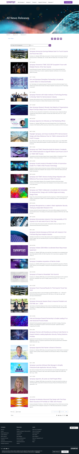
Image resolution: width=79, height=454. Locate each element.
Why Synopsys (21, 2)
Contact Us (19, 434)
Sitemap (18, 443)
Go (49, 45)
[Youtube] (6, 448)
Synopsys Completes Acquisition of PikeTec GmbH (45, 261)
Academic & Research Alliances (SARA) (23, 431)
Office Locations (4, 436)
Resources (50, 2)
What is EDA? (34, 434)
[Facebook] (4, 448)
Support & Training (42, 2)
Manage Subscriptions (21, 441)
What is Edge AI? (35, 436)
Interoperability (19, 432)
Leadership (3, 439)
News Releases (19, 436)
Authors (33, 439)
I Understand (65, 451)
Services (18, 429)
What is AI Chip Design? (36, 431)
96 (66, 411)
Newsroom (23, 34)
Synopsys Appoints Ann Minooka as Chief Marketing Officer (47, 121)
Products (34, 2)
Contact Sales (68, 2)
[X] (1, 448)
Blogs (12, 38)
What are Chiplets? (35, 432)
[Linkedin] (3, 448)
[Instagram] (8, 448)
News (9, 38)
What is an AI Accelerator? (37, 429)
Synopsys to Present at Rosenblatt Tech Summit (44, 274)
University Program (20, 439)
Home (8, 34)
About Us (15, 34)
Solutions (28, 2)
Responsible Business (5, 432)
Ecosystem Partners (4, 438)
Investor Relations (4, 434)
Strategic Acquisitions (5, 443)
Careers (2, 431)
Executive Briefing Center (21, 438)
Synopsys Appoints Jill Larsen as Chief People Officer (45, 379)
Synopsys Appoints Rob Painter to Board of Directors (45, 347)
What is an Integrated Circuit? (37, 438)
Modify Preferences (56, 451)
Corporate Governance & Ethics (6, 441)
